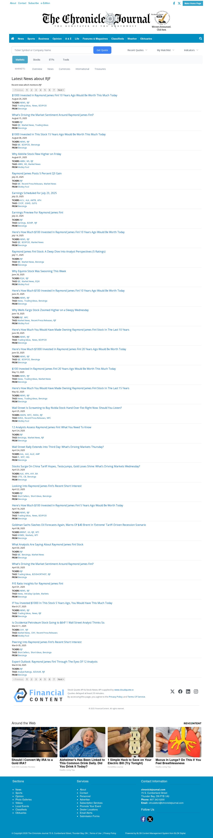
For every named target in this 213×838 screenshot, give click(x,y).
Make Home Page (193, 3)
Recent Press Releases (32, 183)
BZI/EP (30, 222)
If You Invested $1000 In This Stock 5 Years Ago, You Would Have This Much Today (62, 603)
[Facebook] (180, 695)
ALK (27, 200)
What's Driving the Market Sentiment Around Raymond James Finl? (53, 115)
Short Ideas (36, 496)
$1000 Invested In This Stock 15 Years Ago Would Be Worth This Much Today (59, 134)
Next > (61, 90)
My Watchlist (164, 50)
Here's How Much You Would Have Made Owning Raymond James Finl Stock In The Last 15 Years (70, 388)
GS (29, 532)
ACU (22, 200)
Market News (28, 125)
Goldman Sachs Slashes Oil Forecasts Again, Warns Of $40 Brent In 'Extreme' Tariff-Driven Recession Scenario (79, 525)
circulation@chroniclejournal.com (166, 802)
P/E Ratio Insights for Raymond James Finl (37, 583)
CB (24, 476)
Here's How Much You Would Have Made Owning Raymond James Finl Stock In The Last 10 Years (70, 329)
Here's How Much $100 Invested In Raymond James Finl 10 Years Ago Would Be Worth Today (68, 232)
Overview (37, 68)
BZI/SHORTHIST (39, 574)
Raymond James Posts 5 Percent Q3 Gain (37, 173)
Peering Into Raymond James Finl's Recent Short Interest (47, 642)
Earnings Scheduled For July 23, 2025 (34, 193)
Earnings (22, 222)
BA (36, 473)
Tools (66, 59)
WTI (37, 532)
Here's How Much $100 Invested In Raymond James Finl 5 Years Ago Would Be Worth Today (67, 505)
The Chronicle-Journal (38, 833)
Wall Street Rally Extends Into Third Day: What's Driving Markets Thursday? (58, 447)
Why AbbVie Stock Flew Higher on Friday (36, 154)
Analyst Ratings (25, 671)
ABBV (22, 161)
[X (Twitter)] (172, 695)
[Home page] (106, 20)
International (82, 68)
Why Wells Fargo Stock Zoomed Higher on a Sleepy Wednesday (50, 310)
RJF (28, 102)
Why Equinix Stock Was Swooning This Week (39, 271)
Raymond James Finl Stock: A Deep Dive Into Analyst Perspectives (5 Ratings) (59, 251)
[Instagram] (196, 695)
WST (23, 457)
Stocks (36, 59)
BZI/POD (43, 105)
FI (18, 457)
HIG (27, 457)
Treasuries (100, 68)
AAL (22, 454)
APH (39, 200)
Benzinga (22, 108)
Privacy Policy (116, 696)
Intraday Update (32, 593)
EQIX (22, 278)
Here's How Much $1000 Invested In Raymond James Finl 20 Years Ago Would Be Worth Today (69, 349)
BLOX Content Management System (153, 833)
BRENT (23, 532)
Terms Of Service (136, 696)
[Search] (201, 38)
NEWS (22, 102)
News (50, 68)
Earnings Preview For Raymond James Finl (37, 212)
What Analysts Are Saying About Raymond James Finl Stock (47, 544)
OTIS (20, 476)
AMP (38, 454)
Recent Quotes (135, 50)
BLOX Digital (180, 833)
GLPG (34, 203)
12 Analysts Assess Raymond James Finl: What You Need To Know (51, 427)
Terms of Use (96, 833)
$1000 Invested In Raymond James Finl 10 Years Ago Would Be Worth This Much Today (64, 95)
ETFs (51, 59)
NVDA (36, 415)
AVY (32, 473)
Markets (20, 59)
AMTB (33, 200)
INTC (29, 415)
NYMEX (21, 535)
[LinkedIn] (188, 695)
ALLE (32, 454)
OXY (22, 629)
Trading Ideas (24, 105)
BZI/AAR (37, 671)
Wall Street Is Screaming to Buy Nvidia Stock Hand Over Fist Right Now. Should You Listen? (67, 408)
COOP (20, 203)
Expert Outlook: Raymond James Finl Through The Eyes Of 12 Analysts (55, 661)
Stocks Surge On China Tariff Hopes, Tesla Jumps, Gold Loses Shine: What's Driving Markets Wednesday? (76, 466)
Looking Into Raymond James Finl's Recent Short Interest (47, 486)
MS (28, 161)
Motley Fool (23, 167)
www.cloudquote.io (124, 689)
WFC (26, 317)
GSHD (27, 203)
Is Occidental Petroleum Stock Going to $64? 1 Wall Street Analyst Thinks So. (58, 622)
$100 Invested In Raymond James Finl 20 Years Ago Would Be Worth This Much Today (64, 369)
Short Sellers (23, 496)
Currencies (64, 68)
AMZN (23, 415)
